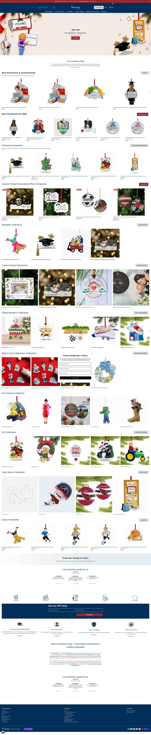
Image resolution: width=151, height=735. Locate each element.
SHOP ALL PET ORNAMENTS (141, 432)
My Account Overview (5, 712)
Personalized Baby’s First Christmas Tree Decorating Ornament (74, 176)
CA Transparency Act (68, 720)
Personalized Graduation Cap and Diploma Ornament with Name (16, 176)
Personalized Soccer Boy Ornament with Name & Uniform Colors (104, 547)
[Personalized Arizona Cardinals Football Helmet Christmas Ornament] (63, 127)
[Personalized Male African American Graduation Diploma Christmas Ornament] (131, 92)
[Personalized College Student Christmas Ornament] (57, 92)
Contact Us (4, 710)
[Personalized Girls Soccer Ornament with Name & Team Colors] (75, 535)
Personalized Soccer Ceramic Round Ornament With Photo (88, 217)
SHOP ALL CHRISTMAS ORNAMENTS (139, 145)
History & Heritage (68, 716)
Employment (66, 717)
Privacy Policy (4, 720)
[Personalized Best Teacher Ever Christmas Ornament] (94, 92)
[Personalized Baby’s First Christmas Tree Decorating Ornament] (75, 164)
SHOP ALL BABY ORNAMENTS (141, 353)
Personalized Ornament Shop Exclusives (71, 721)
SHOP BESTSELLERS (143, 224)
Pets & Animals (69, 11)
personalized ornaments (64, 662)
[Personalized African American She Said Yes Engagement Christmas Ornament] (38, 127)
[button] (150, 92)
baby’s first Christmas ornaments (57, 657)
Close (149, 1)
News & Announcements (69, 714)
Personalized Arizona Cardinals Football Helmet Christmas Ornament (61, 138)
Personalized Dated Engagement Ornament (11, 217)
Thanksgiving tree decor (95, 656)
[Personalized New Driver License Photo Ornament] (57, 202)
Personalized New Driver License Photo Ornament (49, 217)
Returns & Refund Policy (6, 719)
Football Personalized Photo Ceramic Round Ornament (124, 217)
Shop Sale (75, 38)
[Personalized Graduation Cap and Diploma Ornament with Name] (16, 164)
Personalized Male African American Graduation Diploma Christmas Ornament (130, 107)
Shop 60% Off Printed (142, 265)
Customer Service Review (6, 716)
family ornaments (74, 662)
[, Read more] (106, 7)
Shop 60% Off (144, 184)
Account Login (99, 7)
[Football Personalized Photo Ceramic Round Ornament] (131, 202)
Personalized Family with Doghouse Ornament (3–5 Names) (103, 176)
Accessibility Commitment (69, 719)
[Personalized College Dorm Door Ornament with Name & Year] (135, 164)
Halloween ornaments (83, 656)
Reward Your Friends (130, 712)
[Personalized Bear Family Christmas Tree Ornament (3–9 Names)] (45, 164)
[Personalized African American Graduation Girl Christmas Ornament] (14, 127)
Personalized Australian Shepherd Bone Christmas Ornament (86, 138)
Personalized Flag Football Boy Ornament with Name (42, 547)
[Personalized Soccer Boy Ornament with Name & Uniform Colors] (105, 535)
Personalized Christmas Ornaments (69, 656)
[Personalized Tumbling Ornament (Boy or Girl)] (16, 535)
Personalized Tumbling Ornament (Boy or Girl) (11, 547)
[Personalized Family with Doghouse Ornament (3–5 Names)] (105, 164)
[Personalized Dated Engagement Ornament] (20, 202)
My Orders (3, 713)
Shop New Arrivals (143, 114)
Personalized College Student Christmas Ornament (50, 107)
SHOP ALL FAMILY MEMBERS (141, 312)
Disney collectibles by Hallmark (73, 657)
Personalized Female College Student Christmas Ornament (14, 107)
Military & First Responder (131, 710)
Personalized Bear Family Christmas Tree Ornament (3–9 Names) (45, 176)
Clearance (103, 11)
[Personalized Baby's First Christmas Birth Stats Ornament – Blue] (112, 127)
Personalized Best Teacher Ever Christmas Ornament (87, 107)
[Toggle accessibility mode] (112, 3)
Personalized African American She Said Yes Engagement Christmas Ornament (35, 138)
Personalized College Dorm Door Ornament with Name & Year (134, 176)
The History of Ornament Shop (70, 712)
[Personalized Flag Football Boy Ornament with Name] (45, 535)
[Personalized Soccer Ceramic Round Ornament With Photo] (94, 202)
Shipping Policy (4, 717)
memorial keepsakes (84, 662)
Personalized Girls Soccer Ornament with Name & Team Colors (74, 547)
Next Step (89, 615)
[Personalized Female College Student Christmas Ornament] (20, 92)
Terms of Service (5, 721)
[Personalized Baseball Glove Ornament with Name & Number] (135, 535)
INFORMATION (6, 708)
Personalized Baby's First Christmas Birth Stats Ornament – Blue (110, 138)
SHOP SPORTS (144, 520)
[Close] (91, 354)
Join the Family (75, 377)
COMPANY (67, 708)
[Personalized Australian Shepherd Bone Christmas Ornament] (88, 127)
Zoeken (53, 7)
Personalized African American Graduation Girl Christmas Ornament (11, 138)
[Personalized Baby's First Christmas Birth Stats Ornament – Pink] (137, 127)
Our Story (65, 710)
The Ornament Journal (68, 713)
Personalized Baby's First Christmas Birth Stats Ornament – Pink (135, 138)
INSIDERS (129, 708)
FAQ (2, 714)
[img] (75, 572)
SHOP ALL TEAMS (143, 472)
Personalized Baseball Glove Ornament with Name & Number (133, 547)
